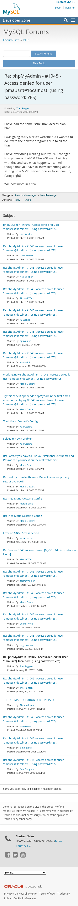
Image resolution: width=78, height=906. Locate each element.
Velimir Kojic (26, 623)
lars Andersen (27, 538)
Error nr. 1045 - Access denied (21, 533)
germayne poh (27, 580)
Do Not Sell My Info (26, 893)
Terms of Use (47, 893)
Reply (17, 199)
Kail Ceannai (26, 426)
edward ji (25, 362)
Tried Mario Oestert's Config (20, 421)
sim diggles (26, 747)
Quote (28, 199)
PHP (26, 40)
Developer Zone (16, 20)
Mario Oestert (27, 383)
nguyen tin (25, 340)
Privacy (8, 893)
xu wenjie (25, 319)
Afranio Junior (27, 704)
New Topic (39, 63)
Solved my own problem (18, 438)
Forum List (11, 40)
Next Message (48, 195)
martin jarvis (26, 503)
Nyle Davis (25, 726)
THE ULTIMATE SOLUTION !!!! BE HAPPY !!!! (28, 700)
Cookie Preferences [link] (25, 898)
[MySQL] (11, 8)
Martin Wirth (26, 559)
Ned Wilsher (26, 234)
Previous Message (25, 195)
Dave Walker (26, 255)
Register (70, 7)
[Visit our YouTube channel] (23, 856)
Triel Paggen (26, 666)
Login (58, 7)
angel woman (27, 645)
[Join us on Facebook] (7, 856)
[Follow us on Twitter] (15, 856)
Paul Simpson (27, 769)
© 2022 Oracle (33, 886)
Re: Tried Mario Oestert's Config (22, 498)
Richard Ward (27, 298)
